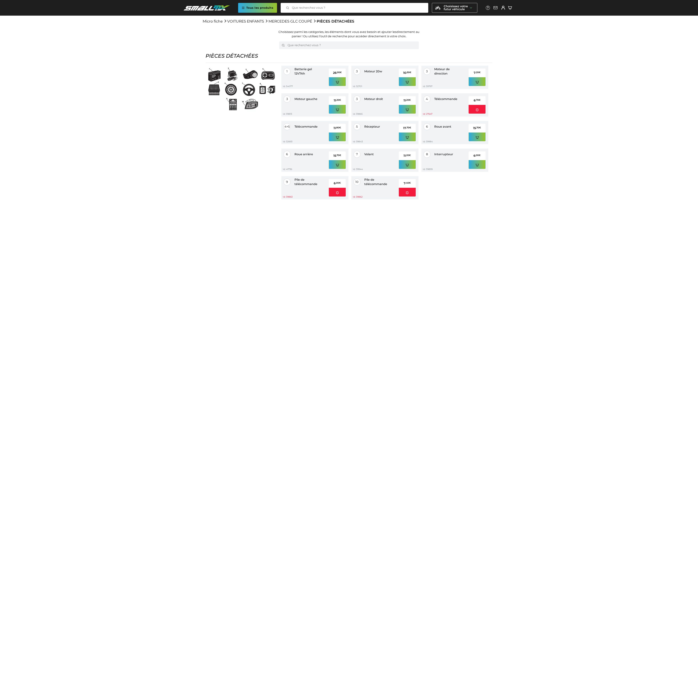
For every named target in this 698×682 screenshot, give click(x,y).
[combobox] (358, 7)
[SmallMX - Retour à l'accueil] (208, 8)
